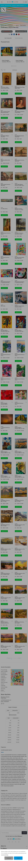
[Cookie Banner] (14, 855)
